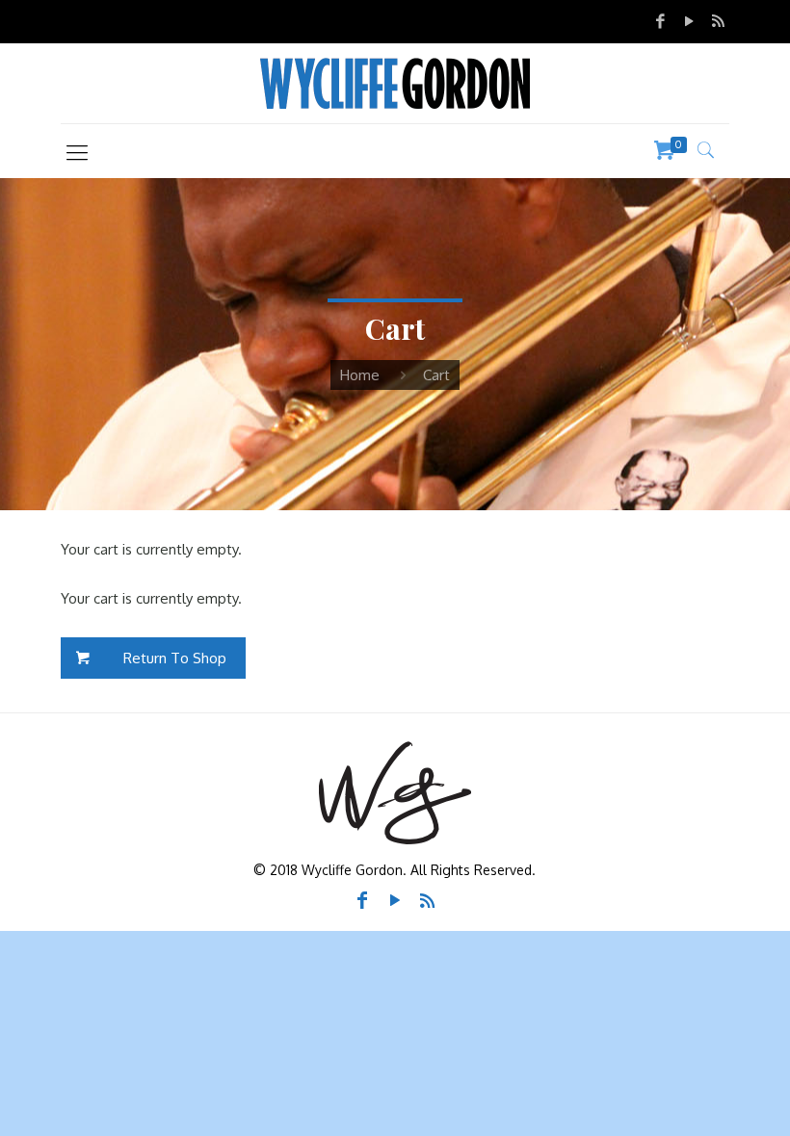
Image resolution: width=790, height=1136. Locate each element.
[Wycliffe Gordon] (395, 83)
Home (360, 375)
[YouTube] (688, 21)
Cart (436, 375)
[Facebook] (660, 21)
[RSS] (717, 21)
